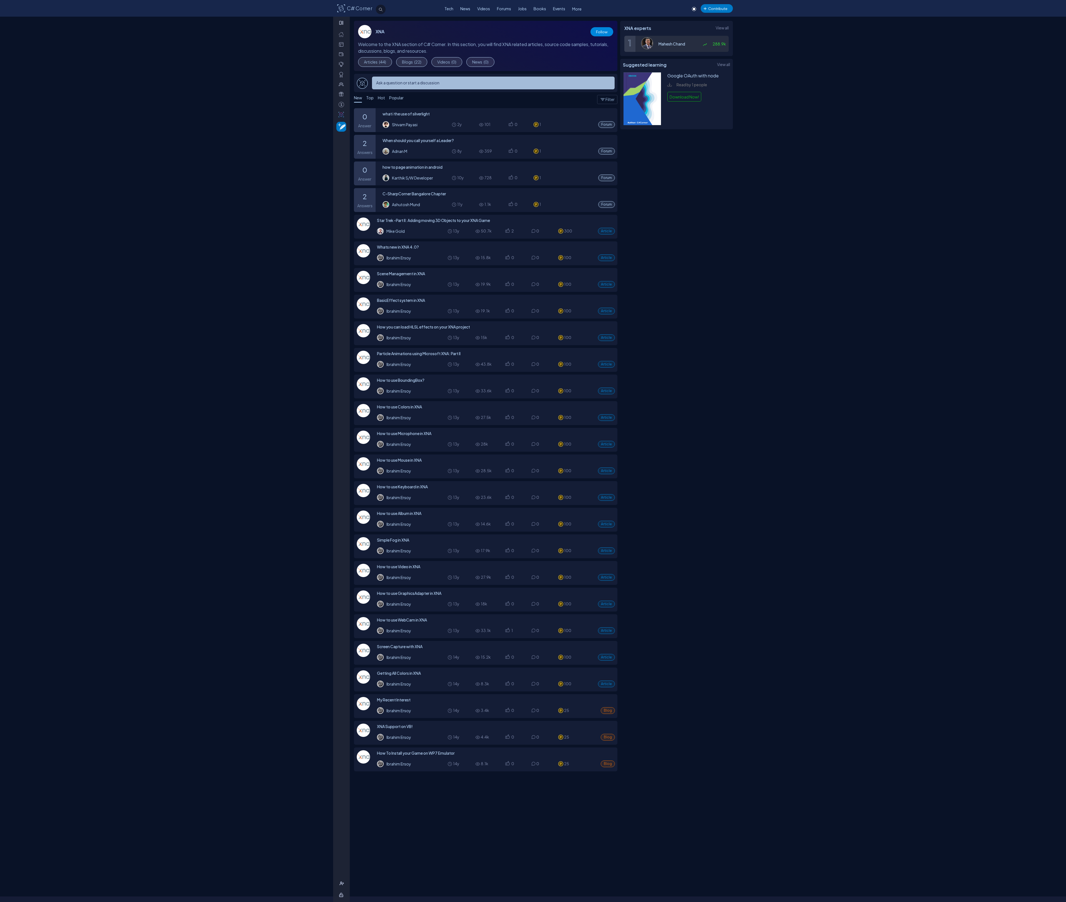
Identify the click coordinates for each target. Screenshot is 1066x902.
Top (370, 97)
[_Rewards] (342, 104)
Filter (610, 99)
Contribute (717, 8)
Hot (381, 97)
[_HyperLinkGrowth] (340, 126)
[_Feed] (342, 34)
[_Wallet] (342, 54)
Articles (375, 61)
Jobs (522, 8)
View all (722, 27)
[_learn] (342, 64)
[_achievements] (342, 74)
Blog (608, 710)
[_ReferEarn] (342, 94)
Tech (448, 8)
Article (606, 231)
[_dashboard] (342, 44)
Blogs (411, 61)
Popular (396, 97)
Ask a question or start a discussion (407, 82)
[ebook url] (642, 123)
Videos (483, 8)
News (465, 8)
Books (540, 8)
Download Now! (684, 96)
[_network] (342, 84)
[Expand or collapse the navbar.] (341, 22)
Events (559, 8)
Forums (504, 8)
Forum (606, 124)
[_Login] (342, 895)
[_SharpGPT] (342, 114)
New (358, 97)
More (577, 8)
